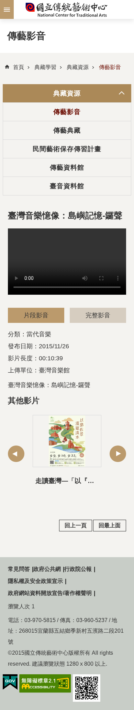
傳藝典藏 (67, 130)
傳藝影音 (110, 67)
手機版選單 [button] (7, 9)
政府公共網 (47, 569)
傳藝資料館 (67, 167)
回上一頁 (76, 525)
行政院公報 (78, 569)
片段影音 (36, 315)
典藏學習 (45, 67)
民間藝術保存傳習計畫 (67, 149)
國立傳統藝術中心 (67, 9)
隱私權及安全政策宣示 (35, 581)
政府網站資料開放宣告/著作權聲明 (50, 593)
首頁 (18, 67)
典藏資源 (78, 67)
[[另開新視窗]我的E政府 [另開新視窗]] (10, 682)
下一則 (118, 454)
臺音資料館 (67, 186)
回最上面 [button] (110, 525)
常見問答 (19, 569)
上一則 (16, 454)
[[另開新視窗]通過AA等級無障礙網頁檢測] (45, 683)
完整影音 (98, 315)
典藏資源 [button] (67, 93)
